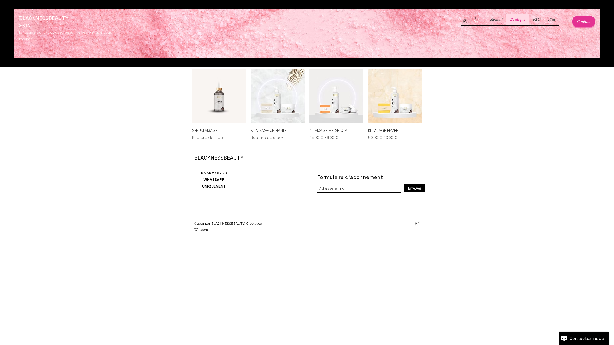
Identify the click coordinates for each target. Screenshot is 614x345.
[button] (476, 20)
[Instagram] (465, 21)
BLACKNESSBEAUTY (219, 157)
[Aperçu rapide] (219, 96)
